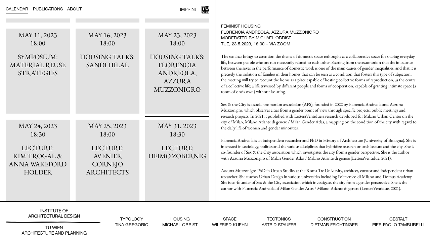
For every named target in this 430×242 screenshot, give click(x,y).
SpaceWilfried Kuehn (230, 221)
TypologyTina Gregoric (131, 221)
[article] (38, 71)
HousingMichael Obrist (180, 221)
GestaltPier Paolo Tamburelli (398, 221)
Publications (48, 8)
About (74, 8)
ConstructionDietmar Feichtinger (334, 221)
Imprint (188, 9)
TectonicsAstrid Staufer (279, 221)
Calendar (17, 8)
